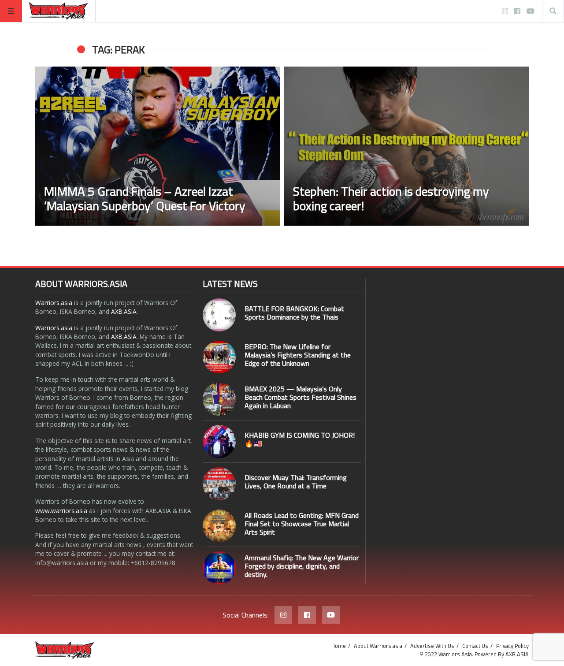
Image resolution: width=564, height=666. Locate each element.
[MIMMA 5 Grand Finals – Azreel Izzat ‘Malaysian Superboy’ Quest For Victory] (157, 146)
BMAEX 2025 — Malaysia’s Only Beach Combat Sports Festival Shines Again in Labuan (300, 397)
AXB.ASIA (124, 311)
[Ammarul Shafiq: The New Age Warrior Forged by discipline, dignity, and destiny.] (219, 567)
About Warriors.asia (378, 645)
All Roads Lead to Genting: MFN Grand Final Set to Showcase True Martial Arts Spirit (302, 523)
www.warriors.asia (61, 510)
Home (338, 645)
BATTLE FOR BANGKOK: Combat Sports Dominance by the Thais (294, 312)
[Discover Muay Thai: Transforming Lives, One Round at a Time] (219, 483)
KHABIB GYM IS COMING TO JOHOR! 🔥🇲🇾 (300, 439)
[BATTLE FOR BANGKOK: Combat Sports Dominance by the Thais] (219, 314)
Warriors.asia (53, 302)
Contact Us (475, 645)
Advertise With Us (432, 645)
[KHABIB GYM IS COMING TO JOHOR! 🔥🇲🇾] (219, 441)
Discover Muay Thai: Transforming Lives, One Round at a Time (296, 481)
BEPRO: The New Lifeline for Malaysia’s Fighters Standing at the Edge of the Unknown (298, 354)
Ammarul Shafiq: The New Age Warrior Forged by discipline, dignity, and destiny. (302, 566)
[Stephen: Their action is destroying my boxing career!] (406, 146)
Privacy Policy (512, 645)
